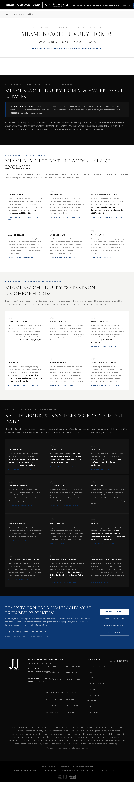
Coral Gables (72, 692)
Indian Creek (52, 686)
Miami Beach (52, 666)
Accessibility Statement (50, 766)
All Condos (114, 633)
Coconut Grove (53, 712)
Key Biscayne (72, 706)
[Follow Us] (129, 5)
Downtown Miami (54, 699)
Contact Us (93, 712)
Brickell (70, 699)
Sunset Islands (53, 673)
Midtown (70, 712)
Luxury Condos (93, 5)
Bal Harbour (52, 706)
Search (83, 5)
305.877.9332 (14, 113)
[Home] (67, 5)
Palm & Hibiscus (53, 679)
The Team (117, 5)
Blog (124, 5)
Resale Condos (95, 689)
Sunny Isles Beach (55, 692)
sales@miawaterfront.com (32, 113)
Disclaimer (65, 766)
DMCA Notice (76, 766)
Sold (90, 672)
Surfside (70, 686)
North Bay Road (73, 679)
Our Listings (74, 5)
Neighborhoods (106, 5)
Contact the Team (114, 612)
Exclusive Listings (114, 619)
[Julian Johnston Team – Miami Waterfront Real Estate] (34, 5)
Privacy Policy (87, 766)
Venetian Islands (74, 666)
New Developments (114, 626)
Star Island (71, 673)
